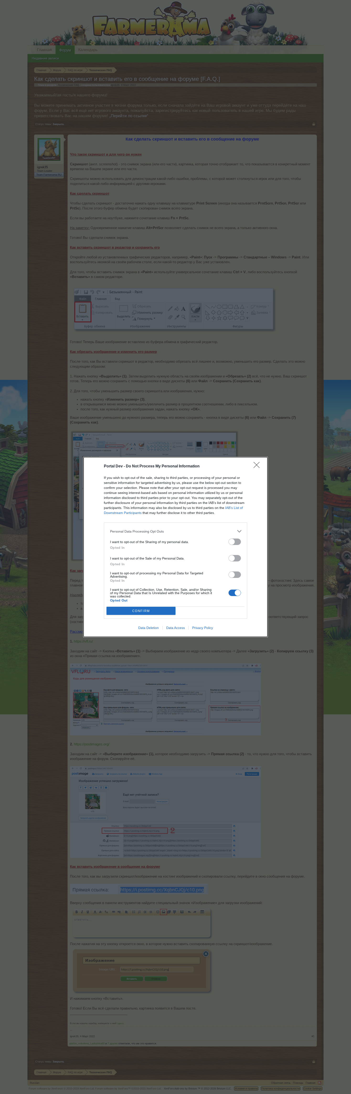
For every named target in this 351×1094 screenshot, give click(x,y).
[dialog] (175, 547)
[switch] (235, 542)
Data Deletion (148, 628)
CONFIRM (141, 611)
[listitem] (175, 531)
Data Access (175, 628)
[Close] (258, 466)
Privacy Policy (202, 628)
